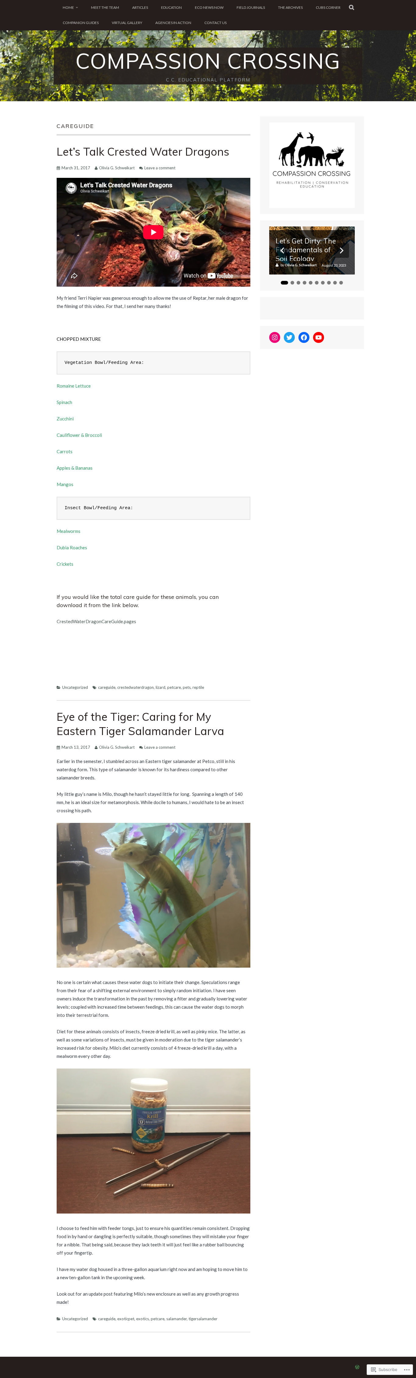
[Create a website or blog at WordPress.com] (357, 1367)
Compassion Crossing (208, 60)
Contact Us (215, 22)
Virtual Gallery (127, 22)
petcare (174, 687)
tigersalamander (203, 1318)
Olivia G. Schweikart (117, 167)
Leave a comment (159, 167)
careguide (106, 687)
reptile (198, 687)
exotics (142, 1318)
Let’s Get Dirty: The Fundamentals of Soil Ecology (306, 249)
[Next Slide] (341, 250)
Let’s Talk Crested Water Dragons (143, 151)
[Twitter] (289, 337)
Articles (140, 7)
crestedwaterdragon (135, 687)
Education (171, 7)
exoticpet (125, 1318)
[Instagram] (274, 337)
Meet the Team (105, 7)
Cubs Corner (328, 7)
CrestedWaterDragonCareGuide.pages (96, 621)
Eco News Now (209, 7)
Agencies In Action (173, 22)
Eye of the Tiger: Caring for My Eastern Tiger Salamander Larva (140, 724)
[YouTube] (318, 337)
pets (187, 687)
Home (68, 7)
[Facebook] (303, 337)
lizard (160, 687)
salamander (176, 1318)
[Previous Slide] (282, 250)
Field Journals (251, 7)
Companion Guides (81, 22)
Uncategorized (75, 687)
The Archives (290, 7)
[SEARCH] (351, 7)
